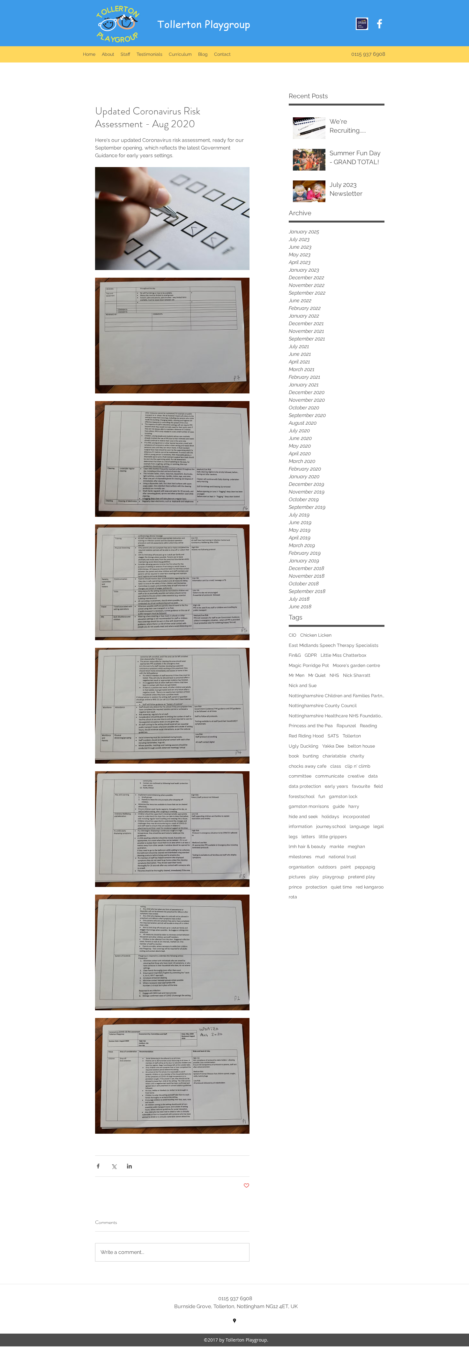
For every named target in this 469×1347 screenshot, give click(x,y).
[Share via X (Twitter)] (114, 1166)
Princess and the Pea (311, 725)
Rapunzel (346, 725)
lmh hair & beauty (307, 846)
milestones (300, 856)
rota (293, 896)
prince (295, 886)
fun (321, 796)
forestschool (302, 796)
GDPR (311, 655)
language (359, 826)
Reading (368, 725)
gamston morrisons (309, 806)
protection (316, 886)
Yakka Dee (333, 746)
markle (337, 846)
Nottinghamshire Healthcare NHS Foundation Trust (336, 715)
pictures (297, 876)
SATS (333, 735)
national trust (342, 856)
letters (308, 836)
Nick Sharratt (356, 675)
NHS (334, 675)
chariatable (334, 755)
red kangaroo (369, 886)
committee (300, 776)
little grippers (333, 836)
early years (336, 786)
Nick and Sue (302, 685)
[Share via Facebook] (98, 1166)
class (335, 766)
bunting (311, 755)
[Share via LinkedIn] (129, 1166)
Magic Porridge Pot (309, 665)
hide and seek (303, 816)
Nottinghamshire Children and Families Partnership (336, 695)
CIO (292, 635)
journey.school (331, 826)
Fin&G (295, 655)
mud (320, 856)
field (378, 786)
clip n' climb (357, 766)
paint (345, 866)
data (373, 776)
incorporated (356, 816)
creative (356, 776)
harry (353, 806)
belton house (361, 746)
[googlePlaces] (234, 1321)
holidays (330, 816)
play (314, 876)
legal (378, 826)
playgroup (333, 876)
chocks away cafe (307, 766)
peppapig (365, 866)
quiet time (341, 886)
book (294, 755)
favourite (361, 786)
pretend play (361, 876)
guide (339, 806)
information (300, 826)
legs (293, 836)
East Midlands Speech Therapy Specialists (333, 645)
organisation (301, 866)
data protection (305, 786)
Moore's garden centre (356, 665)
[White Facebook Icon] (379, 24)
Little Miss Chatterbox (343, 655)
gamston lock (343, 796)
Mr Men (296, 675)
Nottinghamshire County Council (323, 705)
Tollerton (352, 735)
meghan (356, 846)
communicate (329, 776)
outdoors (327, 866)
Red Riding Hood (306, 735)
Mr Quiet (317, 675)
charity (357, 755)
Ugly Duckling (303, 746)
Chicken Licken (315, 635)
